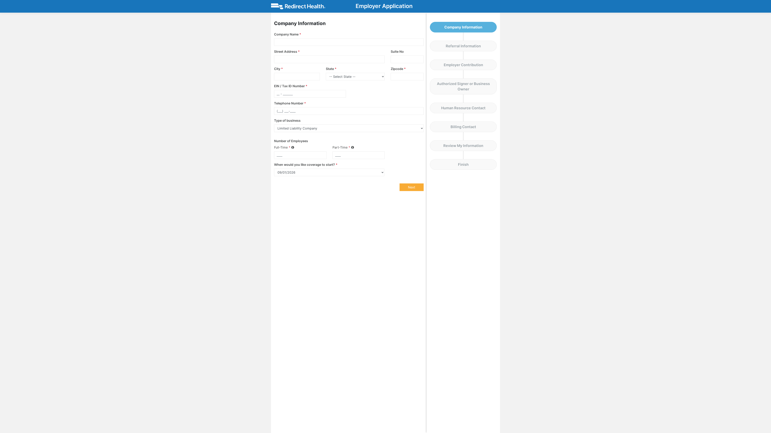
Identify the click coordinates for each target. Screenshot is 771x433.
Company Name (287, 34)
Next (411, 187)
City (278, 69)
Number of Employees (291, 141)
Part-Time (341, 147)
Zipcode (398, 69)
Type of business (287, 120)
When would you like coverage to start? (306, 165)
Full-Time (282, 147)
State (331, 69)
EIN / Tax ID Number (290, 86)
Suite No (397, 52)
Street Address (287, 52)
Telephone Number (290, 103)
